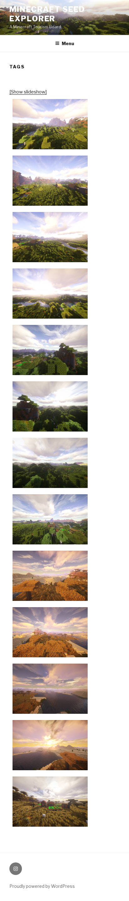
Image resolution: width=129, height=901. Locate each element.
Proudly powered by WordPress (42, 886)
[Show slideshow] (28, 92)
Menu (68, 43)
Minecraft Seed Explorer (47, 14)
